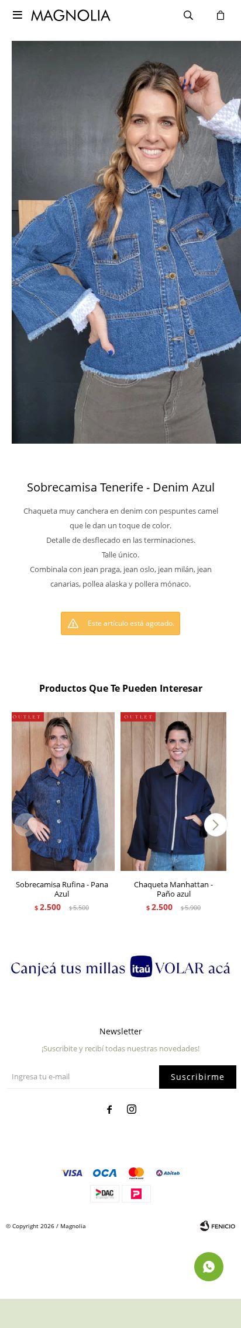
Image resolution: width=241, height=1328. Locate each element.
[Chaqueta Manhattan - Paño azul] (173, 791)
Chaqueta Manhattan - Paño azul (173, 889)
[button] (215, 825)
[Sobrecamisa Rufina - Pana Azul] (62, 791)
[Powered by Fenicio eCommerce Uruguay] (217, 1226)
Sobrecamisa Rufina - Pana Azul (62, 889)
